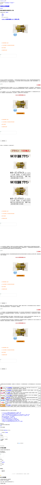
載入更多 (2, 435)
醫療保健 (7, 12)
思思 (1, 425)
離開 (4, 483)
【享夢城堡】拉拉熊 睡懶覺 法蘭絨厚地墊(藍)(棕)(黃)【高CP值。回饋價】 (12, 421)
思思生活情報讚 (4, 6)
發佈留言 (2, 440)
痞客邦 (5, 430)
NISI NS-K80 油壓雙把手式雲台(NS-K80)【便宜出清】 (9, 418)
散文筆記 (6, 432)
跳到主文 (1, 8)
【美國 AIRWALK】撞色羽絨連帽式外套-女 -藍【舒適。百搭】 (11, 420)
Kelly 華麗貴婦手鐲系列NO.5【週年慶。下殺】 (8, 417)
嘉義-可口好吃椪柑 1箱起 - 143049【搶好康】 (8, 416)
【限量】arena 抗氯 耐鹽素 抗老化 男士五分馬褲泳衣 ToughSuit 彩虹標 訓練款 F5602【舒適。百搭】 (16, 414)
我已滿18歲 (2, 483)
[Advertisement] (20, 72)
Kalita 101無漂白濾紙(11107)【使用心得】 (11, 19)
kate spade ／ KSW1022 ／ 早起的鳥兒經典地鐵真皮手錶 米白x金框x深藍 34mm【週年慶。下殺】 (15, 415)
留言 (6, 430)
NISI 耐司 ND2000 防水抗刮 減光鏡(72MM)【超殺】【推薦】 (10, 419)
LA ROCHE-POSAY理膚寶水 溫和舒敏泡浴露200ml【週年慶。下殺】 (11, 412)
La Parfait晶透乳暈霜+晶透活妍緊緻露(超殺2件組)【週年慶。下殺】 (11, 413)
